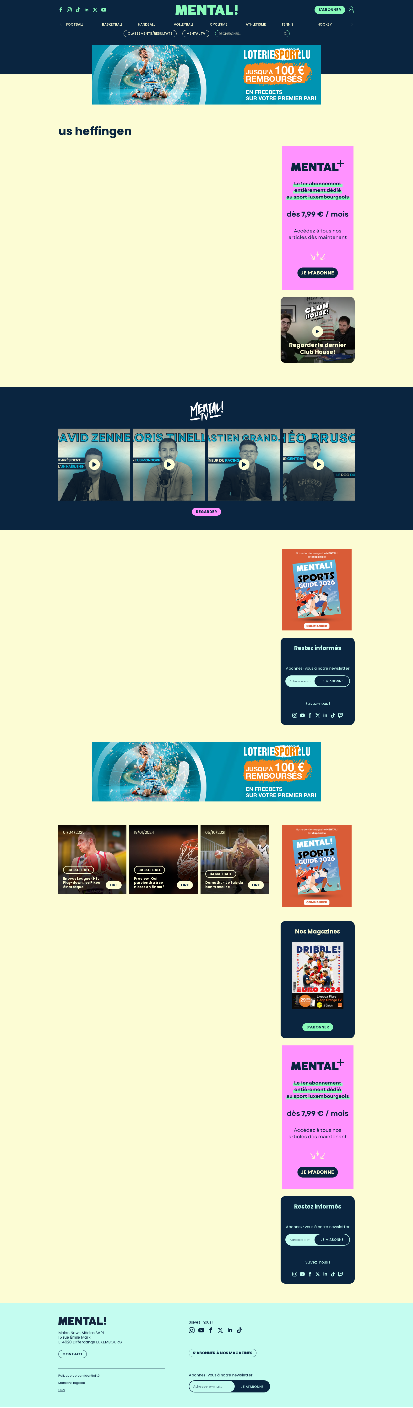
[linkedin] (86, 9)
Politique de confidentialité (79, 1376)
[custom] (78, 9)
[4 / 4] (317, 975)
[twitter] (95, 9)
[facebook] (60, 9)
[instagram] (69, 9)
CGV (61, 1390)
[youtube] (103, 9)
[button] (352, 24)
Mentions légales (71, 1383)
